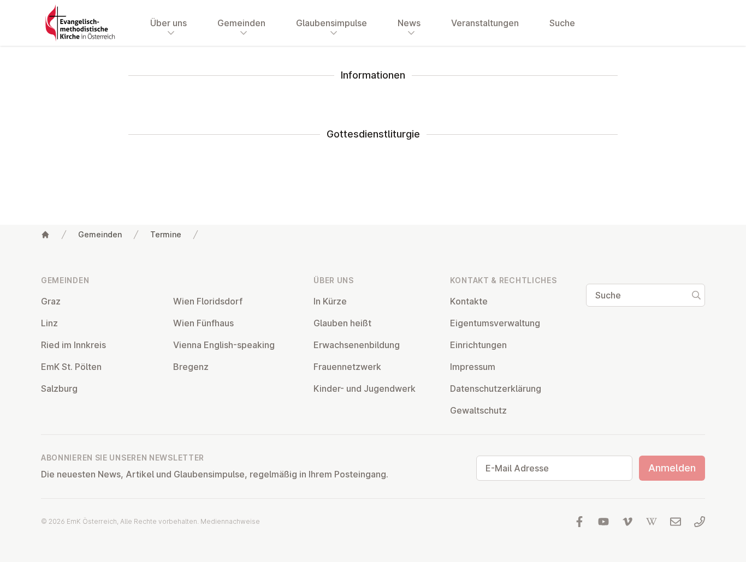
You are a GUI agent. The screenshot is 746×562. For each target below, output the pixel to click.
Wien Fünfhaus (203, 323)
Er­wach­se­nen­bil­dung (356, 344)
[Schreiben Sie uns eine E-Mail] (675, 521)
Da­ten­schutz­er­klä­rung (495, 388)
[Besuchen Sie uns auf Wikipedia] (651, 521)
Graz (51, 301)
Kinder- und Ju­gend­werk (364, 388)
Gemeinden (100, 234)
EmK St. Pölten (71, 366)
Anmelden (672, 468)
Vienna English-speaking (224, 344)
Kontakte (469, 301)
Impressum (472, 366)
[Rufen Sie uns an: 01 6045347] (699, 521)
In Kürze (330, 301)
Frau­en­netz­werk (347, 366)
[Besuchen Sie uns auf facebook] (579, 521)
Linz (49, 323)
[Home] (45, 234)
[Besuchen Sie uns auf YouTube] (603, 521)
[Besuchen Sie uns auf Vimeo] (627, 521)
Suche (562, 22)
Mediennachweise (230, 521)
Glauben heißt (342, 323)
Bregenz (191, 366)
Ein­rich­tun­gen (478, 344)
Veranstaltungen (485, 22)
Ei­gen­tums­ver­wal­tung (495, 323)
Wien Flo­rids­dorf (207, 301)
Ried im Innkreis (73, 344)
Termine (165, 234)
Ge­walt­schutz (478, 410)
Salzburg (59, 388)
